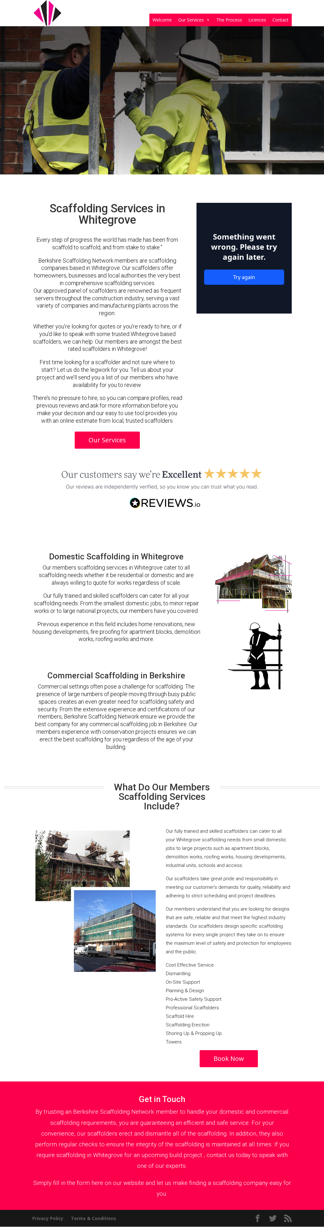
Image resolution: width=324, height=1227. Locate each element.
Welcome (162, 20)
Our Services (191, 20)
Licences (257, 20)
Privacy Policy (47, 1218)
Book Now (229, 1058)
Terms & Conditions (93, 1218)
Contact (280, 20)
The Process (229, 20)
